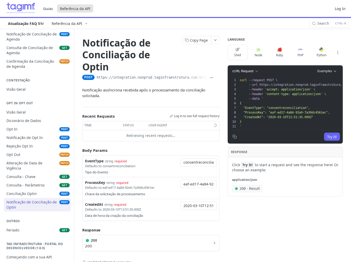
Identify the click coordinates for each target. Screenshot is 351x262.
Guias (48, 8)
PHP (300, 55)
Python (321, 55)
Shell (237, 55)
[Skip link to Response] (78, 229)
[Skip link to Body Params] (78, 150)
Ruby (279, 55)
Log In (340, 8)
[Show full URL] (212, 78)
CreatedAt (94, 204)
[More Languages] (337, 52)
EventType (94, 160)
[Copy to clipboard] (217, 78)
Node (258, 55)
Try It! (332, 136)
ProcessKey (95, 182)
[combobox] (199, 162)
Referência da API (75, 8)
